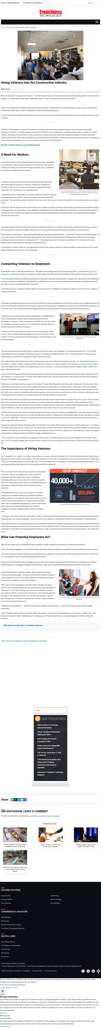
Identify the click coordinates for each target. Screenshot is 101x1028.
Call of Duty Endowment (13, 641)
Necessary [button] (3, 1013)
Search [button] (99, 3)
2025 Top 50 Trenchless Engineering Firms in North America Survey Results (15, 869)
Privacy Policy (37, 971)
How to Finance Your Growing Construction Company (50, 846)
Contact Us (5, 957)
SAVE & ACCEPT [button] (5, 1026)
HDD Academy (6, 917)
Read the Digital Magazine (10, 3)
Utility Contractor (52, 966)
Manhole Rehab (6, 899)
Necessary (6, 1016)
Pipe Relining (55, 903)
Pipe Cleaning (6, 903)
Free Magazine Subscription (32, 3)
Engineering (54, 896)
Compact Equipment (8, 966)
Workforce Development (38, 641)
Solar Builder (20, 966)
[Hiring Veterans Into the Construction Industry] (50, 55)
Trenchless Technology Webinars (12, 928)
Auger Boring (5, 896)
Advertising (5, 953)
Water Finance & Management (70, 966)
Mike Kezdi (6, 89)
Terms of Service (51, 971)
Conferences (5, 949)
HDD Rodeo (5, 921)
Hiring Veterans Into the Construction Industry (34, 82)
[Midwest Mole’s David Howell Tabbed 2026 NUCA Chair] (86, 834)
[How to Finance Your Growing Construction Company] (51, 834)
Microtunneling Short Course (11, 925)
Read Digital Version (8, 942)
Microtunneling (55, 899)
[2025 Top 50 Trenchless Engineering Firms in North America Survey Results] (15, 857)
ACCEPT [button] (15, 987)
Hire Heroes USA (84, 364)
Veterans (26, 641)
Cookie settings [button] (5, 987)
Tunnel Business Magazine (36, 966)
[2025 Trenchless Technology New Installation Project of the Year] (15, 834)
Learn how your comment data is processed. (44, 816)
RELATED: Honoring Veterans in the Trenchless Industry (20, 145)
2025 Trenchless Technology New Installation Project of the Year (15, 846)
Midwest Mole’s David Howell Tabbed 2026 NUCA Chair (86, 846)
